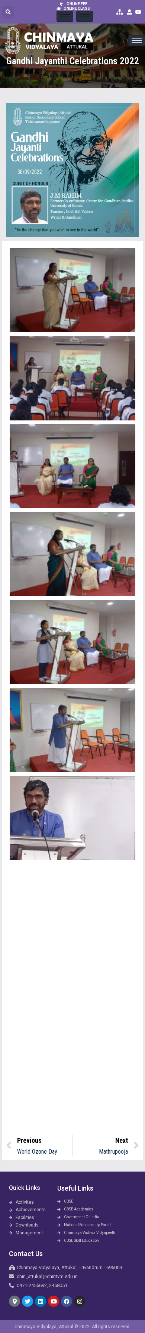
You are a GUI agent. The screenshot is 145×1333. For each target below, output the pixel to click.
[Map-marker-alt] (14, 1301)
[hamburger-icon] (65, 16)
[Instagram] (79, 1301)
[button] (8, 12)
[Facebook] (66, 1301)
